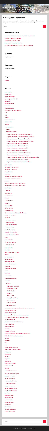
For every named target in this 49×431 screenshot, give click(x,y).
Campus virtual (8, 122)
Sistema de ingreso (9, 402)
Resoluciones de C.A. (10, 376)
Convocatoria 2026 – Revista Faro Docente (15, 183)
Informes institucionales (10, 268)
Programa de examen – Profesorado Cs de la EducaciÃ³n (20, 136)
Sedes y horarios (9, 400)
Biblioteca (8, 283)
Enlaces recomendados (10, 215)
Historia (6, 254)
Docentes (7, 198)
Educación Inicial (9, 208)
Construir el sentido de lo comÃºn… (13, 178)
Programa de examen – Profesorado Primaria (17, 155)
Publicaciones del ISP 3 (10, 363)
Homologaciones (9, 259)
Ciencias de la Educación (11, 169)
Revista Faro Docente (10, 378)
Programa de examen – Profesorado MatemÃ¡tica (18, 152)
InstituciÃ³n (7, 281)
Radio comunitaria (9, 365)
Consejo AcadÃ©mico (11, 305)
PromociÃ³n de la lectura (13, 297)
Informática (7, 266)
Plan (6, 342)
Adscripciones (8, 94)
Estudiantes (7, 217)
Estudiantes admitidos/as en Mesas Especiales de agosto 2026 (20, 36)
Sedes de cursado (9, 397)
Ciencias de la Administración (12, 167)
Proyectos (7, 359)
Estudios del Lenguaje (10, 229)
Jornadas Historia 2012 (10, 312)
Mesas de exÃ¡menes (10, 331)
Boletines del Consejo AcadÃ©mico (13, 110)
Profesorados (8, 352)
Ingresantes (7, 273)
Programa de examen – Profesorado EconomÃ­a (18, 138)
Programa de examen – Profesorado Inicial (17, 150)
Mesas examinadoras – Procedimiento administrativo (17, 333)
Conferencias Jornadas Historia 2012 (13, 176)
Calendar (7, 117)
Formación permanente (10, 242)
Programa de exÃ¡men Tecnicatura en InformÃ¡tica (19, 162)
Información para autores (11, 263)
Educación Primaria (9, 210)
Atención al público (9, 103)
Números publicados (10, 383)
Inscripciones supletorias (11, 278)
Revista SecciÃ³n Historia (11, 388)
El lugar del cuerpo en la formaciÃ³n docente (15, 212)
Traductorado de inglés (10, 411)
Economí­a (7, 203)
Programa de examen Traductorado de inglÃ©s (18, 159)
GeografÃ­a (7, 250)
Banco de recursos (11, 302)
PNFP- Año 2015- (10, 245)
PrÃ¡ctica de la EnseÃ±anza (11, 347)
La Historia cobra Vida (10, 319)
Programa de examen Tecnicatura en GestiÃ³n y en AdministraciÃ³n (23, 157)
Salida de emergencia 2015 (12, 234)
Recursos (7, 368)
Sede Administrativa (9, 395)
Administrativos (9, 200)
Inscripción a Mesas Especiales (12, 40)
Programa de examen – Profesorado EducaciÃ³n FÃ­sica (20, 141)
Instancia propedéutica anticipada (13, 38)
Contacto (7, 181)
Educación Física (9, 205)
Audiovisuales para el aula (13, 286)
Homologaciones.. (10, 222)
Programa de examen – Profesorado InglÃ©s (17, 148)
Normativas (7, 340)
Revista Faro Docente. (10, 386)
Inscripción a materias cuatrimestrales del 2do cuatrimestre (19, 45)
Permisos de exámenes (11, 224)
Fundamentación (8, 247)
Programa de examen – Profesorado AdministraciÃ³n (19, 134)
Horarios (8, 129)
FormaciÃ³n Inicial (9, 240)
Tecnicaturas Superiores (10, 409)
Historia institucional (9, 257)
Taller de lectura (10, 300)
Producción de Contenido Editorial (13, 349)
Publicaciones (8, 361)
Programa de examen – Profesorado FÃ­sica (17, 143)
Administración (8, 92)
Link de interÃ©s (11, 290)
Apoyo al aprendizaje (10, 96)
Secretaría (7, 393)
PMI (6, 345)
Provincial (7, 356)
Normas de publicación (11, 381)
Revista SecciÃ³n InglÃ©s (11, 390)
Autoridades (7, 105)
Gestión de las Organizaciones (12, 252)
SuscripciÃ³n (8, 404)
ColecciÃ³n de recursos (11, 370)
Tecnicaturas (8, 406)
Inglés (6, 270)
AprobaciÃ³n (7, 101)
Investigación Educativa (10, 310)
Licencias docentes (9, 326)
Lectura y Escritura (9, 324)
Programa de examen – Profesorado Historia (17, 145)
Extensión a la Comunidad (11, 232)
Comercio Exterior (9, 171)
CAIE (6, 112)
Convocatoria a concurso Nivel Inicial (13, 43)
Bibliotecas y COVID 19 (12, 288)
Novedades (9, 293)
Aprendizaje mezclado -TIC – (11, 99)
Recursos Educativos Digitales (12, 373)
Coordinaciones (8, 188)
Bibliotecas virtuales (9, 108)
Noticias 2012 (7, 80)
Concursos (7, 174)
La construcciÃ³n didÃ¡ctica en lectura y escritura (16, 315)
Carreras (7, 124)
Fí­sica (6, 237)
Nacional (7, 338)
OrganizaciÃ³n (10, 295)
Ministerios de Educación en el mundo (14, 335)
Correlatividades (9, 127)
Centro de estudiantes (11, 220)
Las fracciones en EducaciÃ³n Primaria (14, 322)
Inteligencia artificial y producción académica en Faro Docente (19, 308)
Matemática (7, 328)
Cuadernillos (9, 275)
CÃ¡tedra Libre (8, 164)
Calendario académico (10, 119)
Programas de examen (11, 131)
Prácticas (8, 190)
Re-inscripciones (10, 227)
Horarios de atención (9, 261)
